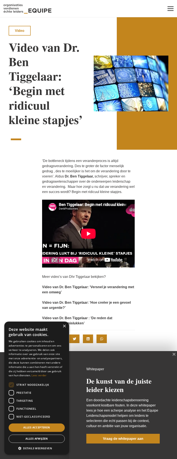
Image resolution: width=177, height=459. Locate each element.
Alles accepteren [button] (36, 427)
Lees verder (39, 375)
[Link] (27, 9)
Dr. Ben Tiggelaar (79, 176)
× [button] (64, 326)
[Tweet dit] (74, 339)
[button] (37, 448)
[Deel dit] (88, 339)
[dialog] (36, 388)
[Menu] (170, 8)
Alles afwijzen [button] (36, 438)
